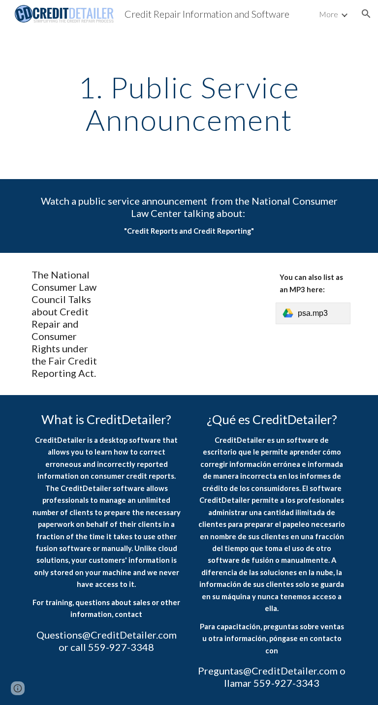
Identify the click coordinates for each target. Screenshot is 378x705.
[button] (366, 14)
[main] (189, 103)
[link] (313, 313)
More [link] (328, 14)
